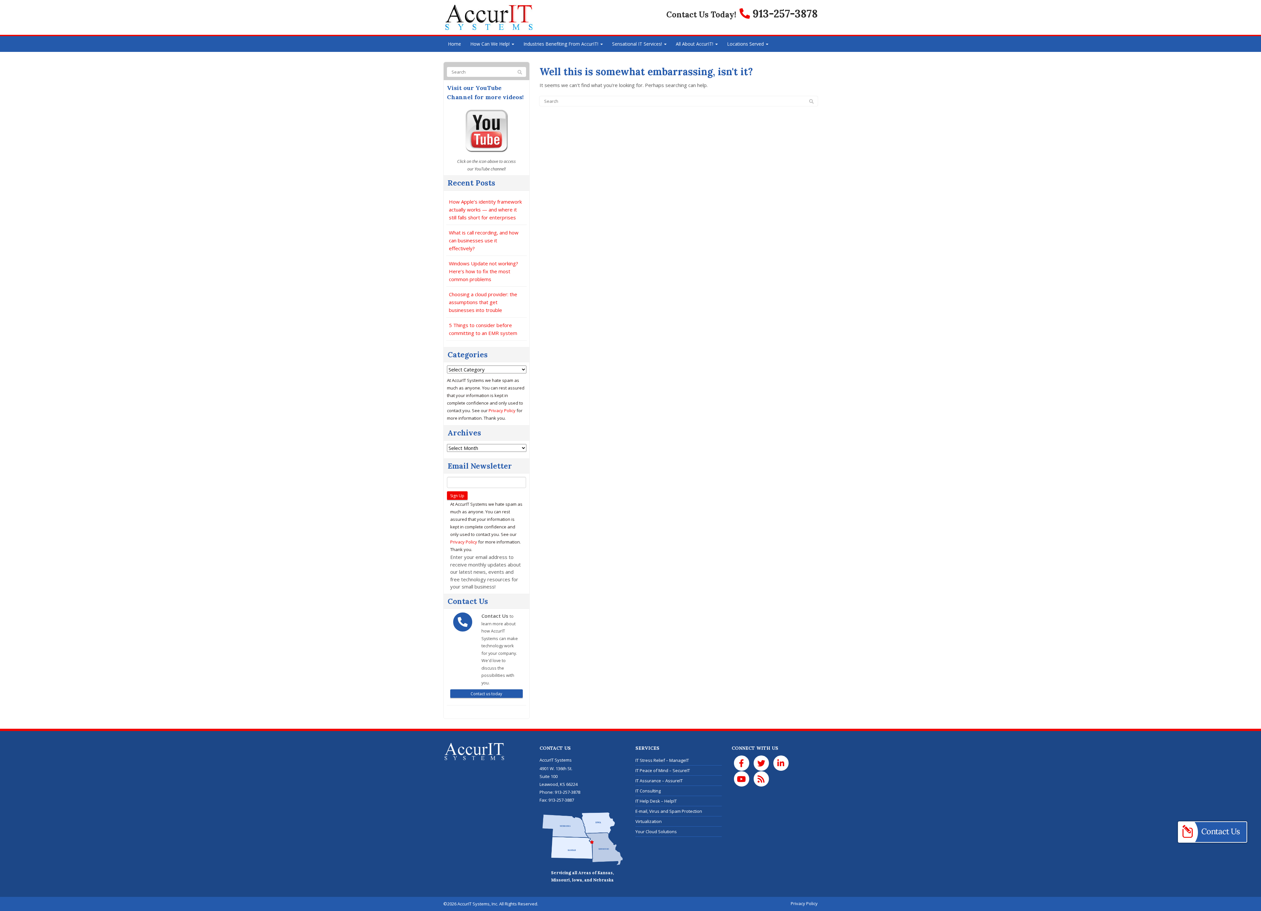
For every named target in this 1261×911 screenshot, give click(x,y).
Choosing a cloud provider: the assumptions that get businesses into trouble (483, 302)
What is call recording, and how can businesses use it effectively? (484, 240)
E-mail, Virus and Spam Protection (668, 811)
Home (454, 44)
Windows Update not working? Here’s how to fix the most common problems (483, 271)
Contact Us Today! (701, 15)
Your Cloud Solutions (656, 831)
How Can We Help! (490, 44)
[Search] (811, 101)
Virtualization (648, 821)
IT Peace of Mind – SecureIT (662, 770)
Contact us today (486, 694)
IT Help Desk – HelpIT (656, 801)
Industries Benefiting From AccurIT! (561, 44)
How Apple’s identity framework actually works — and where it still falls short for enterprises (485, 209)
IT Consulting (648, 791)
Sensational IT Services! (637, 44)
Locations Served (746, 44)
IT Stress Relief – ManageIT (662, 760)
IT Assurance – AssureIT (659, 781)
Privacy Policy (502, 410)
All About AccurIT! (695, 44)
